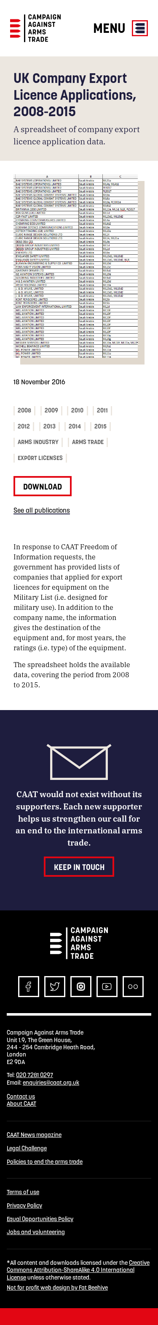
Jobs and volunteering (36, 1232)
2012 (24, 426)
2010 (77, 410)
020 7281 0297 (34, 1075)
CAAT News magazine (34, 1135)
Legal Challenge (27, 1148)
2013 (49, 426)
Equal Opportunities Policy (40, 1219)
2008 (24, 410)
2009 (51, 410)
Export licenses (40, 458)
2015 (100, 426)
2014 (75, 426)
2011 (102, 410)
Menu (111, 28)
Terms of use (23, 1192)
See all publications (41, 510)
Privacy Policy (24, 1205)
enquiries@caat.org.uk (51, 1082)
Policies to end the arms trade (45, 1161)
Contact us (21, 1096)
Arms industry (38, 442)
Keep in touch (79, 867)
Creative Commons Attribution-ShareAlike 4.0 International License (78, 1270)
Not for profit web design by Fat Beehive (57, 1287)
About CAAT (21, 1103)
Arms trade (88, 442)
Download (42, 487)
